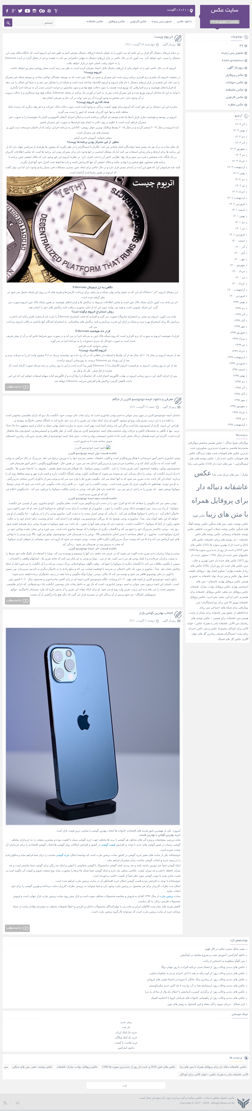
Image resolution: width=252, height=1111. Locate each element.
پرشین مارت (166, 896)
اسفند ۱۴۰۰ (238, 240)
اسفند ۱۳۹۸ (238, 369)
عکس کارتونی (138, 21)
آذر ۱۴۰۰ (240, 246)
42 (241, 46)
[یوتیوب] (27, 10)
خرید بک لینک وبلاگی (126, 1037)
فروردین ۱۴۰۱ (237, 234)
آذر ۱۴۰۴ (240, 124)
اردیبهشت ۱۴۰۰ (236, 289)
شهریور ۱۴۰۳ (237, 148)
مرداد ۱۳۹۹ (238, 338)
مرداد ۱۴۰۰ (238, 271)
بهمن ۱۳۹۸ (239, 375)
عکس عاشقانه (95, 21)
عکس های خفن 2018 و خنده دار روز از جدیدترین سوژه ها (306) (138, 1066)
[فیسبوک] (7, 10)
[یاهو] (56, 10)
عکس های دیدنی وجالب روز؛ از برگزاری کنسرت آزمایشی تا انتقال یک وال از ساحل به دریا (195, 991)
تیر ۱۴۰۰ (240, 277)
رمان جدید (126, 1022)
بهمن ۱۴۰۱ (239, 215)
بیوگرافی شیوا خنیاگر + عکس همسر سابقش (223, 442)
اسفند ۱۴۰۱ (238, 209)
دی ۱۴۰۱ (240, 222)
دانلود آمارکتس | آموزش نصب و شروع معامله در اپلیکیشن (212, 954)
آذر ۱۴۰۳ (240, 142)
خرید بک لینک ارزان (126, 1032)
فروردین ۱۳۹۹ (237, 363)
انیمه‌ (103, 430)
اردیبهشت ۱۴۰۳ (236, 166)
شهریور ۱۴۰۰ (237, 264)
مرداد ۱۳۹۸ (238, 412)
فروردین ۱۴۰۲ (237, 203)
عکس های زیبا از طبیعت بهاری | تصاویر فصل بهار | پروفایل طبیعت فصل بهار (218, 571)
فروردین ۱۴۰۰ (237, 295)
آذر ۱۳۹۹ (240, 314)
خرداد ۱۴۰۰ (238, 283)
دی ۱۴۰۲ (240, 179)
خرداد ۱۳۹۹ (238, 350)
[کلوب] (42, 10)
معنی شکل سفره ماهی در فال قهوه (225, 948)
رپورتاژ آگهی (169, 44)
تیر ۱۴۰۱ (240, 228)
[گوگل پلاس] (14, 10)
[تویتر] (20, 10)
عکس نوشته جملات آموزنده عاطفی (215, 529)
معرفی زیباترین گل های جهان (207, 633)
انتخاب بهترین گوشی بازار (156, 613)
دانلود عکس (184, 21)
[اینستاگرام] (34, 10)
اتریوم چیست (163, 37)
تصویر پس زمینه (162, 21)
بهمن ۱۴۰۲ (239, 173)
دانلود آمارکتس (126, 1047)
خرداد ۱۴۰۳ (238, 160)
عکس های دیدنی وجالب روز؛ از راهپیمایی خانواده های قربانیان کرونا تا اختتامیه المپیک (198, 997)
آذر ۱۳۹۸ (240, 387)
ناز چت (126, 1027)
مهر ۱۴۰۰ (239, 259)
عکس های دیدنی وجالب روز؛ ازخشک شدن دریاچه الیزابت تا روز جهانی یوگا (203, 966)
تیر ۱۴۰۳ (240, 154)
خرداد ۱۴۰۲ (238, 191)
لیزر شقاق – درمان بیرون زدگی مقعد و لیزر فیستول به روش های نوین (206, 1003)
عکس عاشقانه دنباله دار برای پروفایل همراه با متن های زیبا (213, 1066)
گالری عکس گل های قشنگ (233, 639)
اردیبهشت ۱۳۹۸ (236, 424)
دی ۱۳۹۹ (240, 308)
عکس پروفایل (116, 21)
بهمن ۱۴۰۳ (239, 130)
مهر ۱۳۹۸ (239, 399)
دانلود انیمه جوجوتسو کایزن (161, 579)
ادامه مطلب (13, 387)
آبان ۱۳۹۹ (239, 320)
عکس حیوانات (234, 82)
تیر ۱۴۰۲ (240, 185)
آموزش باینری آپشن (85, 137)
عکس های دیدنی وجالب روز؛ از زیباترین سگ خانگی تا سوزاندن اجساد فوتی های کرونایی (196, 979)
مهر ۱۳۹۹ (239, 326)
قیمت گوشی (108, 844)
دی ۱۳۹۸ (240, 381)
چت (125, 1085)
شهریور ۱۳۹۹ (237, 332)
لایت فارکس (85, 345)
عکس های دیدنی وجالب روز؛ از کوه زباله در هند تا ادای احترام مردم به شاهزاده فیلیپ (197, 973)
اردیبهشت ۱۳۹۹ (236, 357)
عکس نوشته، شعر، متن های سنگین (228, 524)
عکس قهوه (198, 515)
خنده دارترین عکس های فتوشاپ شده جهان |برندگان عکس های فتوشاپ (218, 453)
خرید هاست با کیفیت (126, 1042)
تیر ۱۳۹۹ (240, 344)
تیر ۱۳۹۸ (240, 418)
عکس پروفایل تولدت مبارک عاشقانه (210, 586)
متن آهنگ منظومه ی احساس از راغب (224, 960)
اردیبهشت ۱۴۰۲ (236, 197)
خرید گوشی (62, 854)
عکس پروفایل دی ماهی (235, 591)
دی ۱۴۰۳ (240, 136)
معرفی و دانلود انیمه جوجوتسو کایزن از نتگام (142, 399)
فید (5, 1103)
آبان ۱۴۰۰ (239, 252)
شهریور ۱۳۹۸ (237, 406)
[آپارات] (49, 10)
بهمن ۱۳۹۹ (239, 301)
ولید (17, 1103)
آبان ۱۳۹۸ (239, 393)
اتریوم (43, 52)
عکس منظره (235, 105)
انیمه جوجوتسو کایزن (160, 415)
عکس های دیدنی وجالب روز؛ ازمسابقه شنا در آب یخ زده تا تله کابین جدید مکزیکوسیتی (197, 985)
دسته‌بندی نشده (232, 60)
